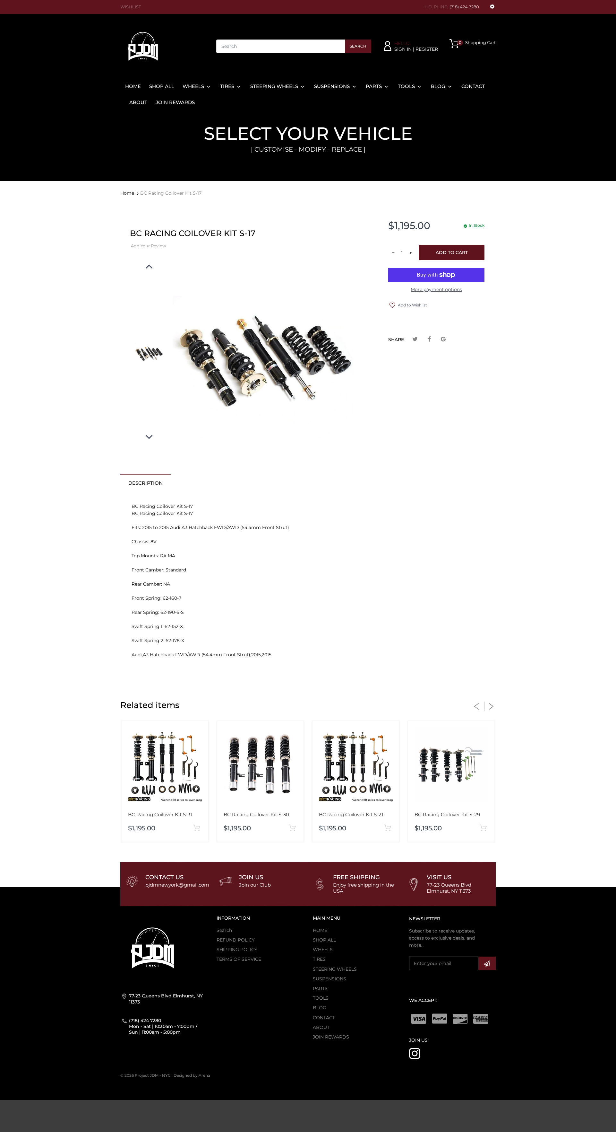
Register (426, 49)
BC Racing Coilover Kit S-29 (447, 814)
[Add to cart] (197, 828)
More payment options (436, 289)
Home (127, 193)
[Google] (443, 339)
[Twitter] (415, 339)
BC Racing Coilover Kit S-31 (160, 814)
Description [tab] (145, 483)
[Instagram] (414, 1053)
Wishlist (130, 6)
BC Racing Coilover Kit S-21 (351, 814)
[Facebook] (429, 339)
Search (358, 46)
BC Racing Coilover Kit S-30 (256, 814)
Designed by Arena (192, 1075)
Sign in (403, 49)
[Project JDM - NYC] (142, 46)
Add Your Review (148, 245)
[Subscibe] (487, 963)
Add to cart (452, 252)
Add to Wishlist (412, 305)
